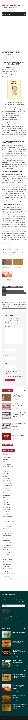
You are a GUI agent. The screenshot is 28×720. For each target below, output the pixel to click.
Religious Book (7, 557)
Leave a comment (21, 57)
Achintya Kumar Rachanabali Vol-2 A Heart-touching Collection (19, 414)
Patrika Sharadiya (7, 550)
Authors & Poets (7, 462)
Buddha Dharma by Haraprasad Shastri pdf (6, 267)
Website (7, 364)
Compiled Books (7, 483)
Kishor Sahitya (7, 535)
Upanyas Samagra (8, 578)
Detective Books (7, 485)
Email (7, 355)
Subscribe (5, 611)
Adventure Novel (7, 454)
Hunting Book (6, 528)
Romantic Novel (7, 559)
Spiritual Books (7, 564)
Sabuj (12, 57)
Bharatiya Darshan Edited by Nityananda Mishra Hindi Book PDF (19, 706)
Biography (6, 473)
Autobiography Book (11, 71)
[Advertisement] (14, 33)
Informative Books (8, 533)
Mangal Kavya (6, 540)
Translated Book (7, 569)
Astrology (5, 459)
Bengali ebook (7, 464)
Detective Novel (7, 488)
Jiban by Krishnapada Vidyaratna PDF (17, 642)
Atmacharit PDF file (7, 243)
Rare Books (6, 554)
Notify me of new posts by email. (14, 376)
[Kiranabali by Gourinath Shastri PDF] (18, 262)
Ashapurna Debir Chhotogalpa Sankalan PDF (18, 434)
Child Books (6, 476)
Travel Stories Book (8, 573)
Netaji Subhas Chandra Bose (12, 292)
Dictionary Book (7, 490)
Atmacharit (13, 286)
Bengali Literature (8, 466)
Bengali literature (18, 134)
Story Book (6, 566)
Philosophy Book (7, 552)
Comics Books (6, 481)
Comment (8, 326)
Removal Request (6, 617)
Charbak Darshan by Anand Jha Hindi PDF (18, 696)
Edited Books (6, 497)
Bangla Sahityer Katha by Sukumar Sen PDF (18, 395)
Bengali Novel (6, 471)
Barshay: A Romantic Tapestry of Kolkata (17, 661)
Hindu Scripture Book (8, 521)
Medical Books (7, 545)
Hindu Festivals (7, 519)
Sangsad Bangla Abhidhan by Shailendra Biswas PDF (20, 304)
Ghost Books (6, 509)
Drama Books (6, 495)
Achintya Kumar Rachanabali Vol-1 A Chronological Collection (19, 425)
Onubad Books (7, 547)
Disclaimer (18, 617)
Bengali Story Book (8, 469)
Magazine (5, 538)
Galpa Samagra (7, 507)
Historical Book (7, 523)
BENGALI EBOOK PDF (15, 718)
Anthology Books (7, 457)
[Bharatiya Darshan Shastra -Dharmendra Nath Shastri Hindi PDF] (7, 274)
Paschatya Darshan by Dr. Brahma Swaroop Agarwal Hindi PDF (18, 676)
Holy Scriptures (7, 526)
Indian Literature (7, 531)
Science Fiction (7, 562)
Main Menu (7, 14)
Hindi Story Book (7, 516)
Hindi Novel (6, 514)
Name (7, 347)
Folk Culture (6, 502)
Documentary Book (8, 493)
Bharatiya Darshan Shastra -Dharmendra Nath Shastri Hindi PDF (7, 279)
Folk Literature (7, 504)
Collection (6, 478)
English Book (6, 500)
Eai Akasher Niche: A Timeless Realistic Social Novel (18, 651)
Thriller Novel (6, 576)
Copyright (4, 618)
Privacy (13, 617)
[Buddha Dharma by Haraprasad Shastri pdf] (7, 262)
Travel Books (6, 571)
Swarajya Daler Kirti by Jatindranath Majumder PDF (8, 304)
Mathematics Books (8, 543)
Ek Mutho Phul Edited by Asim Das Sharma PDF (18, 404)
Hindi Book (6, 512)
